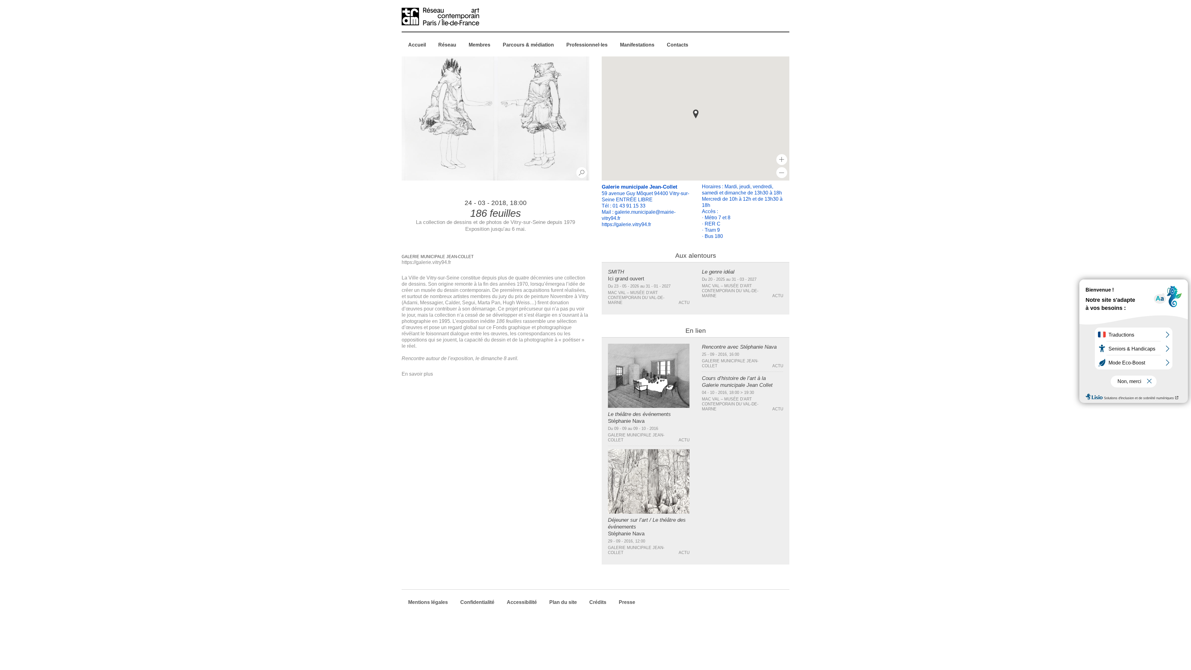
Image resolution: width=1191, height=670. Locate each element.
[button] (695, 113)
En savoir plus (417, 374)
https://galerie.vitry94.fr (426, 262)
